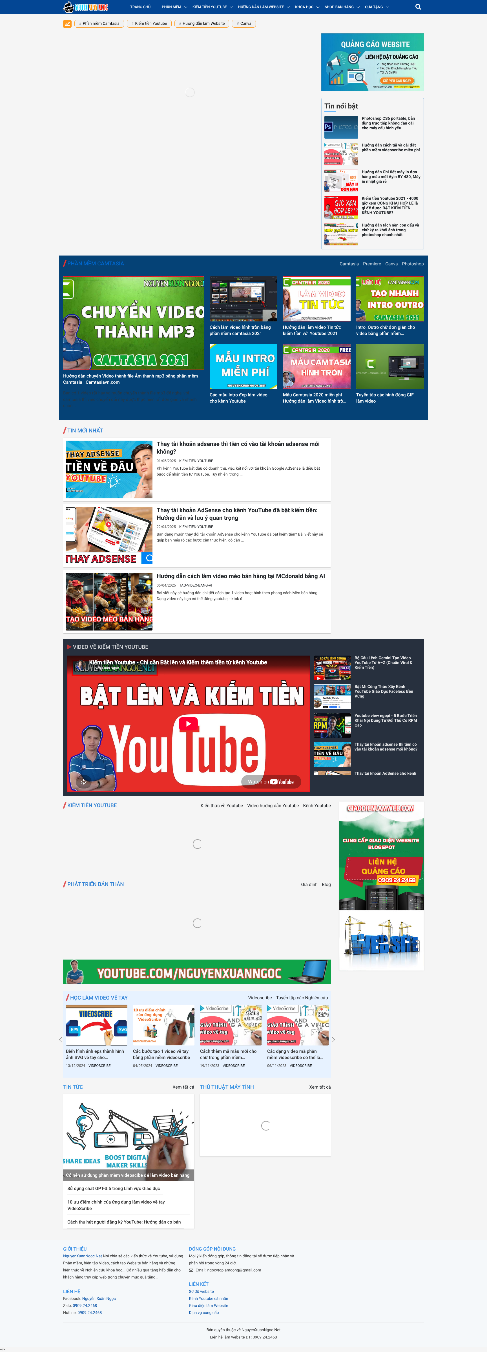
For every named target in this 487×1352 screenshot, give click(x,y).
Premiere (372, 264)
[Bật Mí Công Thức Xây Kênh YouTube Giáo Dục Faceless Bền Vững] (332, 696)
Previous (61, 1039)
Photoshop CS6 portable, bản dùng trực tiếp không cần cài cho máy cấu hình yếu (388, 123)
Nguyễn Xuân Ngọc (99, 1299)
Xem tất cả (183, 1087)
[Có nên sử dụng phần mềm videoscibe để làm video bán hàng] (128, 1137)
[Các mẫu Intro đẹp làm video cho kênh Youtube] (243, 366)
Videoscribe (260, 997)
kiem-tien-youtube (196, 461)
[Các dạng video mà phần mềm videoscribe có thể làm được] (298, 1025)
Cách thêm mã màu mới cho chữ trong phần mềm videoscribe (228, 1055)
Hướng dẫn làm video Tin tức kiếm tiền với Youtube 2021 (312, 330)
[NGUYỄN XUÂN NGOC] (86, 7)
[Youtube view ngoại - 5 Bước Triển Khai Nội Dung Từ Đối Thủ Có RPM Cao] (332, 725)
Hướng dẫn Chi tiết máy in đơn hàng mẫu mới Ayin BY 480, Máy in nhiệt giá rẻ (391, 177)
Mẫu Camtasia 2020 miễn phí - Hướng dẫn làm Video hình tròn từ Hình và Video (314, 398)
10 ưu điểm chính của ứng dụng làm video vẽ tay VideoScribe (116, 1205)
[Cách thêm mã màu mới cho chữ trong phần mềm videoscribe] (231, 1025)
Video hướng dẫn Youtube (273, 805)
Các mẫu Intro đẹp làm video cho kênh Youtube (238, 398)
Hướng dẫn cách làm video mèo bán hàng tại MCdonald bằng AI (241, 576)
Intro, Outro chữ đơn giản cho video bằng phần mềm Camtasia (385, 331)
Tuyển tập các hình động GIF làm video (385, 398)
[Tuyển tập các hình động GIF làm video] (390, 366)
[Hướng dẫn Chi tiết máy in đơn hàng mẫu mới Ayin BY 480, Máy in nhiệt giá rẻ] (341, 181)
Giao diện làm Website (208, 1306)
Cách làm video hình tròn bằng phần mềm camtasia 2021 (240, 330)
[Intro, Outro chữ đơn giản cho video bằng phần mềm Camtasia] (390, 298)
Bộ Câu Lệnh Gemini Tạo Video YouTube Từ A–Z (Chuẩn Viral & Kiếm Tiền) (383, 663)
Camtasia (349, 264)
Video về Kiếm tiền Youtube (110, 647)
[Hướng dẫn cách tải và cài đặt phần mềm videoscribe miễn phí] (341, 154)
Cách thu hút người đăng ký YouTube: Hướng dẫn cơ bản (124, 1222)
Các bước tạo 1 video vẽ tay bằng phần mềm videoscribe (161, 1054)
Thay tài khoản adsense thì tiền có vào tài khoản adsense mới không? (238, 448)
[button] (418, 7)
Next (333, 1039)
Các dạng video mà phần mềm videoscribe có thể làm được (295, 1055)
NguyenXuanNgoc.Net (82, 1256)
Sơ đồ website (201, 1291)
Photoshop (413, 264)
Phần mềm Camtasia (101, 23)
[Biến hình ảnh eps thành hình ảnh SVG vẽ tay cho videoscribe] (96, 1025)
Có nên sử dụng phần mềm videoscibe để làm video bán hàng (128, 1175)
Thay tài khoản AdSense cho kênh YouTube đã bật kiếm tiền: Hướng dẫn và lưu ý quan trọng (237, 514)
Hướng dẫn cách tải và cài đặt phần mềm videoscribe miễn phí (391, 147)
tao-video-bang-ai (195, 585)
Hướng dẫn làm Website (204, 23)
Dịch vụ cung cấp (204, 1313)
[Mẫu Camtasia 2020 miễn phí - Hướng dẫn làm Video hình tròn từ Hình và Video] (317, 366)
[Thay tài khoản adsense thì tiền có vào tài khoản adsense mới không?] (109, 469)
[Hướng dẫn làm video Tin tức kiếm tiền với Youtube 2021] (317, 298)
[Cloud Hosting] (197, 972)
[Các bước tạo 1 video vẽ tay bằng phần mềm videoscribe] (163, 1025)
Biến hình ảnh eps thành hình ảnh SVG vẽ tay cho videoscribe (95, 1055)
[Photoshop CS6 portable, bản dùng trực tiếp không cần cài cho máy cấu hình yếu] (341, 127)
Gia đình (309, 884)
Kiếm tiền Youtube (151, 23)
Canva (245, 23)
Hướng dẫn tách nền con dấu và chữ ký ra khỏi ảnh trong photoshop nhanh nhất (390, 230)
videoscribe (99, 1066)
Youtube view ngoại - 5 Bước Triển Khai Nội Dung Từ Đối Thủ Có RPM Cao (386, 720)
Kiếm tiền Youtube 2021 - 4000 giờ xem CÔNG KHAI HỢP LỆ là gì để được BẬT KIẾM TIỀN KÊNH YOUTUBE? (390, 205)
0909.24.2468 (85, 1306)
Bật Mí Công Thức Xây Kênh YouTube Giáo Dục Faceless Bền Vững (384, 691)
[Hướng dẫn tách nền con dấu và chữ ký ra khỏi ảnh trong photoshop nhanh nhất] (341, 234)
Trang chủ (140, 7)
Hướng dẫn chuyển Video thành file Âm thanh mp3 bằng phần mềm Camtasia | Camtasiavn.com (130, 379)
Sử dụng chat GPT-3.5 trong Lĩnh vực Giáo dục (113, 1188)
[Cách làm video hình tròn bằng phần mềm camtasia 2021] (243, 298)
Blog (326, 884)
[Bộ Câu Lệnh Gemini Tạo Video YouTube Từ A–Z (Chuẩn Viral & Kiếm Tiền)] (332, 668)
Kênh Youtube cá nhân (208, 1299)
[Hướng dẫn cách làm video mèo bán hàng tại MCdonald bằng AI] (109, 602)
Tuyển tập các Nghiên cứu (302, 997)
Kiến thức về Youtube (222, 805)
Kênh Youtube (317, 805)
